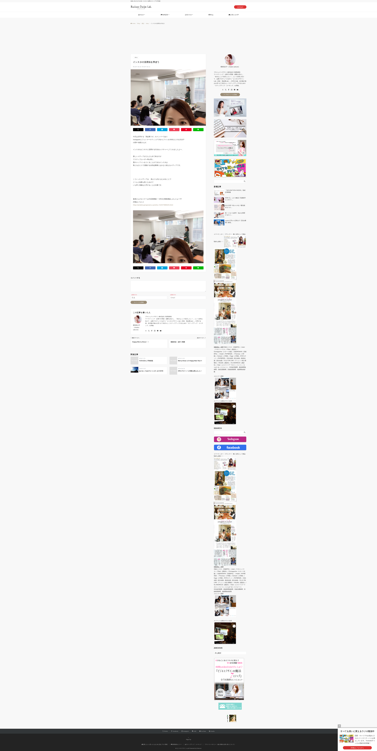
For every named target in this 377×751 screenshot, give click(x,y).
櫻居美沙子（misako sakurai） (136, 327)
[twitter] (225, 90)
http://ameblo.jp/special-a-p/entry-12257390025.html (153, 205)
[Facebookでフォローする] (151, 331)
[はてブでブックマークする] (162, 129)
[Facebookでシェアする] (150, 129)
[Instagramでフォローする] (154, 331)
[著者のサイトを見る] (146, 331)
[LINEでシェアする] (198, 129)
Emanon (199, 748)
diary (136, 57)
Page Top (188, 739)
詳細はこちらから (357, 748)
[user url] (222, 90)
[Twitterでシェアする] (138, 129)
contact (240, 7)
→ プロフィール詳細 (230, 94)
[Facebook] (228, 90)
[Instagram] (231, 90)
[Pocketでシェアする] (174, 129)
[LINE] (234, 90)
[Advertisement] (188, 39)
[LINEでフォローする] (157, 331)
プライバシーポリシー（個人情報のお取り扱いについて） (220, 744)
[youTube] (237, 90)
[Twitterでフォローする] (149, 331)
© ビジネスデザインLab (182, 748)
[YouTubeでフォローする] (160, 331)
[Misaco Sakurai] (223, 718)
